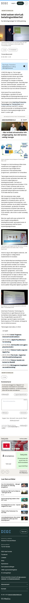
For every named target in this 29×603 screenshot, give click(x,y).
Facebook (4, 554)
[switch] (25, 66)
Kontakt (3, 589)
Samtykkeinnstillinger (7, 566)
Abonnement (5, 584)
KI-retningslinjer (6, 573)
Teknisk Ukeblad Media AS (15, 594)
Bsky (2, 560)
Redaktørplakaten (14, 579)
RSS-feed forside (6, 551)
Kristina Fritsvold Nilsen (8, 540)
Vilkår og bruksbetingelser (9, 570)
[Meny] (26, 3)
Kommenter (14, 49)
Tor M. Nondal (5, 546)
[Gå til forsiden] (4, 3)
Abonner (20, 3)
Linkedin (3, 557)
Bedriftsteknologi (7, 10)
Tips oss (24, 531)
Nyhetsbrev (4, 563)
